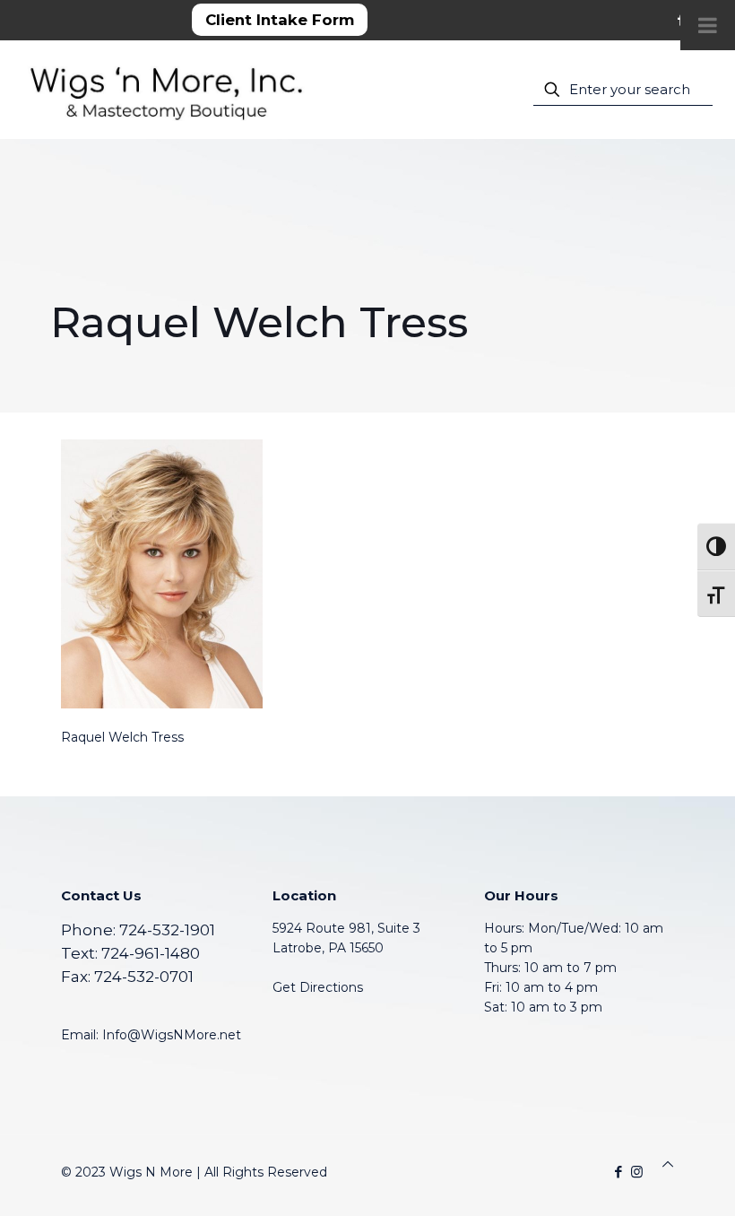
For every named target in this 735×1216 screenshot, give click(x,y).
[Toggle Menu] (707, 25)
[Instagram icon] (637, 1171)
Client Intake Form (279, 20)
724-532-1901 (167, 930)
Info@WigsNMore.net (171, 1035)
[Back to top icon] (668, 1164)
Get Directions (317, 987)
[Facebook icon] (618, 1171)
